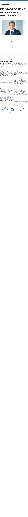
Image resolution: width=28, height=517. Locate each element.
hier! (26, 101)
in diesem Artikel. (21, 87)
